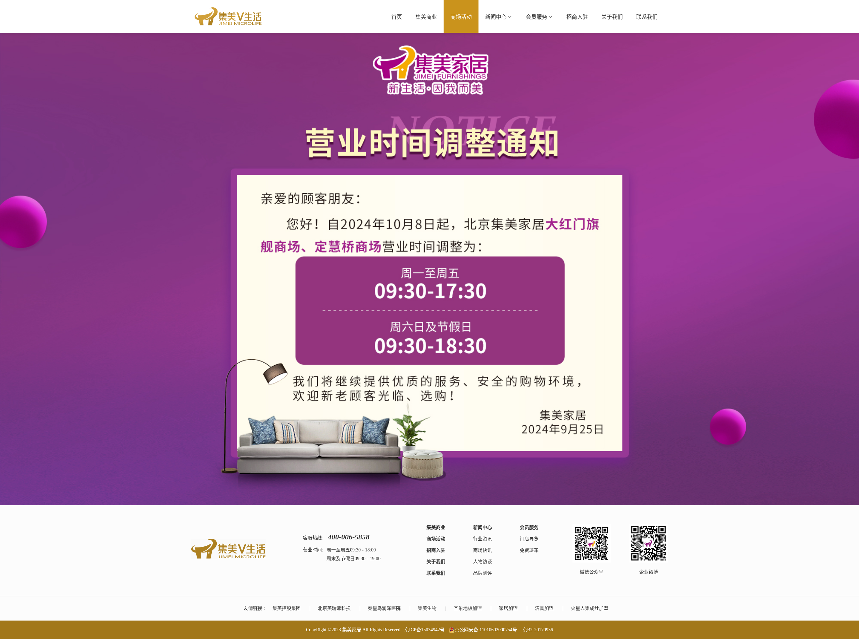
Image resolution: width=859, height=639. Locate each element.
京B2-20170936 (537, 629)
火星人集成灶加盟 (589, 608)
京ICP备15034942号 (424, 629)
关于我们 (612, 17)
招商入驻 (577, 17)
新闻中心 (496, 17)
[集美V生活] (228, 16)
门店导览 (529, 538)
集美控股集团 (286, 608)
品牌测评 (482, 573)
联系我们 (647, 17)
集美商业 (426, 17)
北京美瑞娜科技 (334, 608)
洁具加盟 (544, 608)
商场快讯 (482, 550)
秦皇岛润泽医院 (384, 608)
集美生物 (427, 608)
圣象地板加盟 (468, 608)
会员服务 (536, 17)
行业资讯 (482, 538)
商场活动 (461, 17)
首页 (396, 17)
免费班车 (529, 550)
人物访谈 (482, 561)
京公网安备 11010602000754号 (486, 629)
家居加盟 (508, 608)
